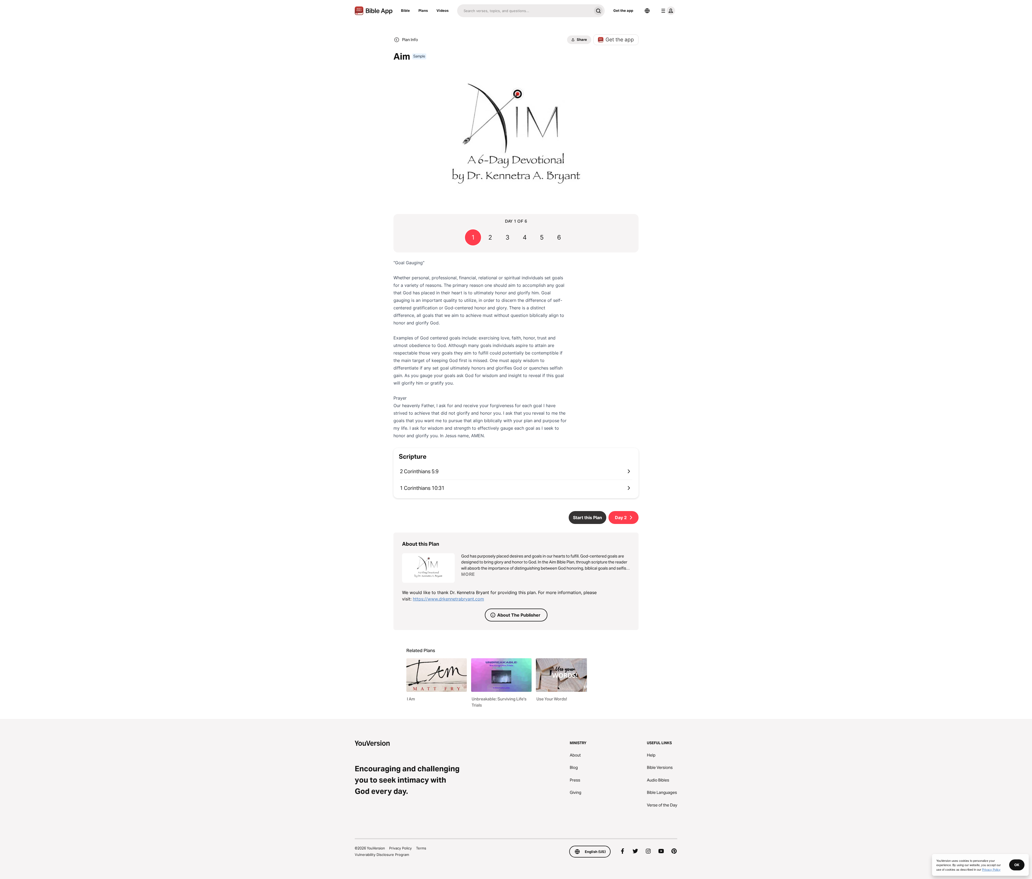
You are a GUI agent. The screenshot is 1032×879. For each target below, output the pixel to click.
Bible (405, 10)
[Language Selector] (647, 10)
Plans (423, 10)
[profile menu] (667, 10)
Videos (442, 10)
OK (1016, 865)
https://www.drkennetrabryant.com (448, 599)
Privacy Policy (400, 848)
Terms (421, 848)
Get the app (623, 10)
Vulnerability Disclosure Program (382, 854)
